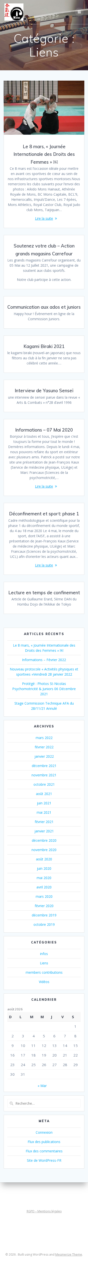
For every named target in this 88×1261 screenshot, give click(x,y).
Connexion (44, 1132)
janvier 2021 (44, 831)
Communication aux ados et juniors (44, 307)
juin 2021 (44, 803)
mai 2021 (44, 812)
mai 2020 (44, 877)
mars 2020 (44, 896)
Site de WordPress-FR (44, 1160)
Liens (44, 963)
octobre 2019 (44, 924)
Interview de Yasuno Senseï (44, 390)
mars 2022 (44, 737)
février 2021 (44, 821)
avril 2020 (44, 887)
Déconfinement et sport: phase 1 (44, 514)
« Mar (42, 1085)
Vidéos (44, 981)
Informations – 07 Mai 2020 (44, 430)
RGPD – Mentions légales (44, 1211)
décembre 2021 (44, 765)
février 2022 (44, 747)
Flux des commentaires (44, 1151)
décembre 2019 (44, 915)
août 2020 (44, 859)
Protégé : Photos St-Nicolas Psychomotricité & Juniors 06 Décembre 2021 (44, 688)
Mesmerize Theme (68, 1254)
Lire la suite (44, 218)
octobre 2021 (44, 784)
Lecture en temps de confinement (44, 592)
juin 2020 (44, 868)
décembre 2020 (44, 840)
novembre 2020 (44, 849)
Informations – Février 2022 (44, 659)
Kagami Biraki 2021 (44, 346)
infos (44, 953)
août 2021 (44, 793)
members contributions (44, 972)
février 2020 (44, 905)
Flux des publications (44, 1141)
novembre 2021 (44, 775)
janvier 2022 (44, 756)
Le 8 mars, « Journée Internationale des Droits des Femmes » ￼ (44, 154)
